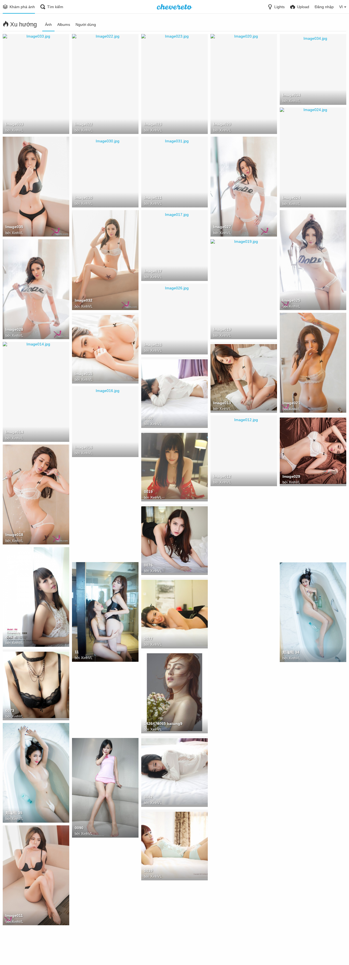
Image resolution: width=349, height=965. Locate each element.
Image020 (222, 124)
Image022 (83, 124)
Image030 (83, 197)
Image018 (14, 534)
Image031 (153, 197)
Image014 (14, 432)
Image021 (291, 403)
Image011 (14, 915)
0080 (148, 418)
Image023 (153, 124)
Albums (63, 24)
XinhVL (17, 130)
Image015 (83, 374)
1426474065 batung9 (163, 723)
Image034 (291, 95)
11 (77, 652)
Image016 (83, 447)
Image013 (222, 403)
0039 (148, 870)
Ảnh (48, 24)
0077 (148, 638)
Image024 (291, 197)
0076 (148, 565)
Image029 (291, 476)
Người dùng (86, 24)
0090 (79, 828)
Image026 (153, 344)
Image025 (291, 300)
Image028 (14, 329)
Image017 (153, 271)
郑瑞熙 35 (13, 813)
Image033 (14, 124)
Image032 (83, 300)
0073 (9, 710)
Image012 (222, 476)
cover (10, 637)
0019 (148, 491)
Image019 (222, 329)
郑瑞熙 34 (290, 652)
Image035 (14, 227)
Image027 (222, 227)
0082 (148, 797)
